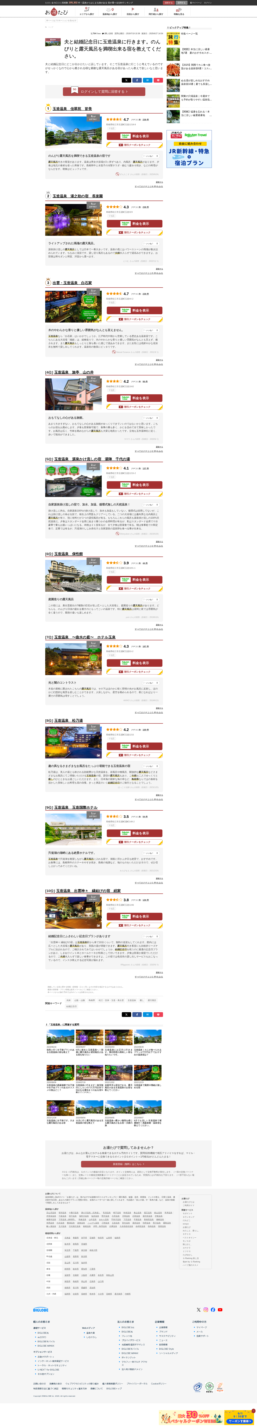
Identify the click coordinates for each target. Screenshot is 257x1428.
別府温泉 (146, 1223)
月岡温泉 (126, 1216)
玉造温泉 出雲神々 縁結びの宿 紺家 (88, 891)
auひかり (42, 1337)
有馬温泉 (50, 1223)
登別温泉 (62, 1213)
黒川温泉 (157, 1223)
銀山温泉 (158, 1213)
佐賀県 (76, 1294)
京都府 (76, 1275)
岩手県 (84, 1238)
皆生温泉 (126, 1223)
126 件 (146, 900)
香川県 (76, 1288)
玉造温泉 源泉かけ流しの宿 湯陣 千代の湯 (92, 459)
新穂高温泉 (149, 1219)
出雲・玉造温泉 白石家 (72, 283)
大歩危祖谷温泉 (126, 1226)
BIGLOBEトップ (114, 1388)
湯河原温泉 (147, 1216)
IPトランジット (129, 1357)
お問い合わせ (39, 1383)
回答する (169, 3)
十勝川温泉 (74, 1213)
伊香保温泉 (51, 1216)
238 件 (146, 119)
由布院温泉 (140, 1226)
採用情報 (163, 1344)
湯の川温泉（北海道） (90, 1213)
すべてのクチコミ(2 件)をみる (149, 364)
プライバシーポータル (137, 1383)
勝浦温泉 (71, 1223)
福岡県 (67, 1294)
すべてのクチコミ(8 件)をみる (149, 186)
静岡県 (67, 1269)
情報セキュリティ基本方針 (74, 1388)
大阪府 (84, 1275)
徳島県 (67, 1288)
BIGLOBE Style (166, 1348)
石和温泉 (136, 1216)
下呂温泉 (127, 1219)
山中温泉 (93, 1219)
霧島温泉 (167, 1223)
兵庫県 (92, 1275)
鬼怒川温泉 (84, 1216)
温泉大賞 (90, 1332)
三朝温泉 (105, 1223)
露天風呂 (152, 1000)
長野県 (76, 1256)
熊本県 (92, 1294)
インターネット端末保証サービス (53, 1361)
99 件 (145, 381)
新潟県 (84, 1256)
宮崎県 (109, 1294)
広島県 (92, 1281)
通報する (159, 182)
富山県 (67, 1263)
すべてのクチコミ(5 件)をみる (149, 273)
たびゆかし (187, 1255)
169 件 (146, 730)
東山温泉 (137, 1213)
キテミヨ (187, 1234)
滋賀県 (67, 1275)
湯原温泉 (136, 1223)
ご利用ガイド (188, 1205)
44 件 (145, 563)
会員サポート (202, 1335)
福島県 (117, 1238)
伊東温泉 (159, 1216)
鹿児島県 (118, 1294)
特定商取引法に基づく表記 (45, 1388)
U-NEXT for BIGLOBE (48, 1369)
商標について (96, 1388)
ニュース (163, 1340)
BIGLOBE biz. (128, 1327)
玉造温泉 (132, 1000)
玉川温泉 (62, 1226)
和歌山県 (110, 1275)
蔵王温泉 (148, 1213)
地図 (112, 128)
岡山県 (84, 1281)
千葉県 (76, 1250)
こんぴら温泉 (93, 1223)
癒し (142, 1000)
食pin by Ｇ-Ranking (191, 1262)
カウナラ (187, 1248)
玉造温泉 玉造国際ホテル (76, 807)
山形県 (109, 1238)
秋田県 (101, 1238)
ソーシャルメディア (168, 1353)
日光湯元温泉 (74, 1226)
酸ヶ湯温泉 (51, 1226)
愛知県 (84, 1269)
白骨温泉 (116, 1216)
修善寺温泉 (51, 1219)
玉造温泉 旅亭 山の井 (74, 372)
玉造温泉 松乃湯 (68, 720)
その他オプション (46, 1373)
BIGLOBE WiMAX (46, 1345)
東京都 (84, 1250)
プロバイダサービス (131, 1340)
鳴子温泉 (117, 1213)
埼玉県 (67, 1250)
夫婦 (68, 1000)
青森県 (76, 1238)
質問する (181, 3)
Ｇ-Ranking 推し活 (191, 1258)
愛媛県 (84, 1288)
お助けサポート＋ (46, 1356)
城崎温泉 (160, 1219)
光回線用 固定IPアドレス (133, 1344)
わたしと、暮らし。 (191, 1231)
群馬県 (76, 1244)
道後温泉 (81, 1223)
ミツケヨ (187, 1251)
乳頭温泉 (107, 1213)
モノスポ (187, 1241)
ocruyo (186, 1224)
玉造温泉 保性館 (68, 554)
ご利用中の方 (199, 1321)
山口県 (101, 1281)
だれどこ (187, 1220)
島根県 (92, 1000)
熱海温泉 (152, 1226)
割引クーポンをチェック (137, 145)
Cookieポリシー (159, 1383)
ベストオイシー (189, 1238)
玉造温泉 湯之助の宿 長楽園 (78, 196)
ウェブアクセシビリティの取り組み (82, 1383)
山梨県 (67, 1256)
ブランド (163, 1331)
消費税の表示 (55, 1383)
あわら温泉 (104, 1219)
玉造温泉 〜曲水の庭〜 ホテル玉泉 (85, 637)
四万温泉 (73, 1216)
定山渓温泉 (51, 1213)
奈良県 (101, 1275)
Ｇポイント (187, 1213)
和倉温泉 (82, 1219)
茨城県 (84, 1244)
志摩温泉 (113, 1226)
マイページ (197, 3)
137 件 (146, 468)
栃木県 (67, 1244)
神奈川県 (93, 1250)
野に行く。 (187, 1244)
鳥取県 (67, 1281)
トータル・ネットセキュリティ (52, 1365)
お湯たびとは (188, 1202)
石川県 (76, 1263)
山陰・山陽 (79, 1000)
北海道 (67, 1238)
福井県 (84, 1263)
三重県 (92, 1269)
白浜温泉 (60, 1223)
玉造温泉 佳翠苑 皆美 (72, 109)
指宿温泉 (162, 1226)
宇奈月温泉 (116, 1219)
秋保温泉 (127, 1213)
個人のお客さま (41, 1321)
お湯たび (187, 1227)
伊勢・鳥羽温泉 (100, 1226)
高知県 (92, 1288)
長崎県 (84, 1294)
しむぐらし (91, 1337)
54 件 (145, 816)
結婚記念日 (71, 1006)
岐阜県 (76, 1269)
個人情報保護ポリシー (112, 1383)
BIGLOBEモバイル (46, 1341)
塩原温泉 (95, 1216)
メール (199, 1331)
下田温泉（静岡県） (67, 1219)
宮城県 (92, 1238)
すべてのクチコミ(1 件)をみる (149, 712)
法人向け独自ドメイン (132, 1369)
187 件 (146, 646)
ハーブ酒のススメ (190, 1265)
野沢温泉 (105, 1216)
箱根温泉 (87, 1226)
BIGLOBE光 (43, 1332)
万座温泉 (62, 1216)
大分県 (101, 1294)
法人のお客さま (125, 1321)
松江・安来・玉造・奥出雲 (111, 1000)
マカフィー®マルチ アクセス (134, 1363)
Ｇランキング (188, 1217)
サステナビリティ (167, 1335)
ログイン (208, 3)
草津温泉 (168, 1213)
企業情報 (159, 1321)
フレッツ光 (127, 1335)
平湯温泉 (137, 1219)
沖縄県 (128, 1294)
